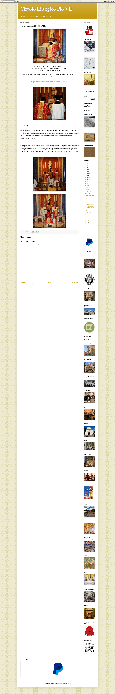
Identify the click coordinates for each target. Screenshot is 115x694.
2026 (86, 163)
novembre (88, 187)
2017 (86, 181)
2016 (86, 183)
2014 (86, 222)
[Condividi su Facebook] (36, 232)
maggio (87, 212)
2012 (86, 227)
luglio (87, 193)
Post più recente (24, 282)
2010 (86, 231)
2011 (86, 229)
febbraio (88, 218)
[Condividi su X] (35, 232)
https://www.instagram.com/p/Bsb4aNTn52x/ (49, 81)
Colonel (60, 683)
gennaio (88, 220)
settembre (88, 191)
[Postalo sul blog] (33, 232)
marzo (87, 216)
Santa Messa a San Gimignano (90, 196)
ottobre (87, 189)
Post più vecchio (75, 282)
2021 (86, 173)
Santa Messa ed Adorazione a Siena (89, 200)
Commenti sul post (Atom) (30, 284)
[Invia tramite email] (32, 232)
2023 (86, 169)
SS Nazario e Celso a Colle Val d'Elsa (90, 203)
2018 (86, 179)
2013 (86, 224)
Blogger (69, 683)
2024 (86, 167)
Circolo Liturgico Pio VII (46, 8)
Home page (49, 282)
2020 (86, 175)
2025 (86, 165)
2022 (86, 171)
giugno (87, 210)
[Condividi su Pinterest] (38, 232)
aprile (87, 214)
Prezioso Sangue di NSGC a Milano (90, 207)
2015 (86, 185)
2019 (86, 177)
